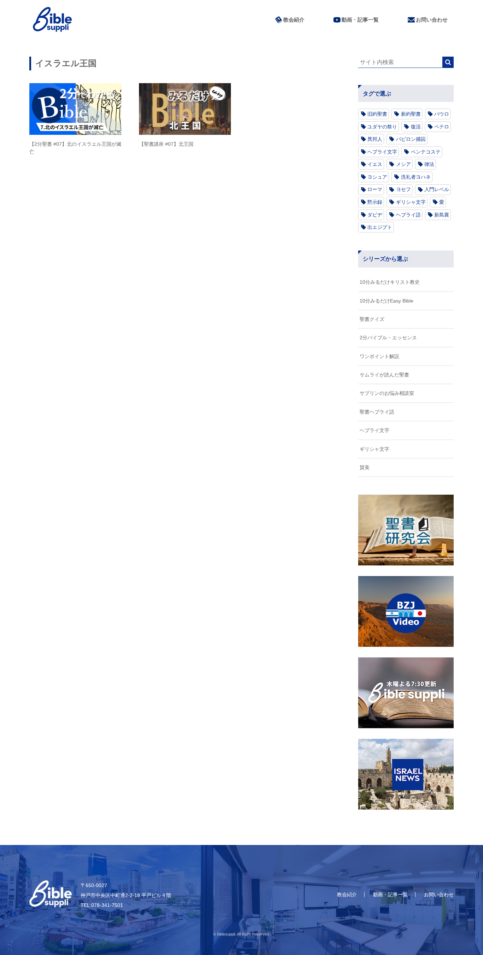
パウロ (441, 114)
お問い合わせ (432, 20)
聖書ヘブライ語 (377, 412)
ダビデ (374, 215)
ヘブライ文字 (382, 152)
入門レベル (436, 189)
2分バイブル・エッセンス (388, 337)
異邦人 (374, 139)
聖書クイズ (372, 319)
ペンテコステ (426, 152)
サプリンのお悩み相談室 (387, 393)
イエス (374, 164)
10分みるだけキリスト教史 (390, 282)
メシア (403, 164)
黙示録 (374, 202)
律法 (429, 164)
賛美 (364, 467)
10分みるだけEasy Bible (386, 301)
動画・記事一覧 (360, 20)
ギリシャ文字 (411, 202)
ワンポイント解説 (379, 356)
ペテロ (441, 127)
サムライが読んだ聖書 (384, 375)
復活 (416, 127)
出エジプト (379, 227)
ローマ (374, 189)
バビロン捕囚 (411, 139)
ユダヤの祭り (382, 127)
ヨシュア (377, 177)
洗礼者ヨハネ (416, 177)
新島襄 (441, 215)
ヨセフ (403, 189)
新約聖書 (411, 114)
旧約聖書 (377, 114)
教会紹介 (293, 20)
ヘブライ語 (408, 215)
